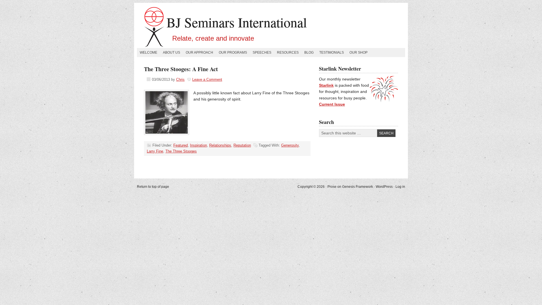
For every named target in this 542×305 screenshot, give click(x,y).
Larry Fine (155, 151)
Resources (288, 53)
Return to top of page (153, 187)
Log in (400, 187)
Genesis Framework (357, 187)
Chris (180, 79)
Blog (309, 53)
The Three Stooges (181, 151)
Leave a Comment (207, 79)
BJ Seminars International (237, 22)
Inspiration (198, 145)
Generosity (290, 145)
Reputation (242, 145)
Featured (180, 145)
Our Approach (199, 53)
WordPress (384, 187)
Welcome (148, 53)
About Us (171, 53)
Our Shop (358, 53)
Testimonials (331, 53)
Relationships (220, 145)
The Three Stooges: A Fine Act (181, 69)
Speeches (262, 53)
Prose (331, 187)
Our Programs (233, 53)
